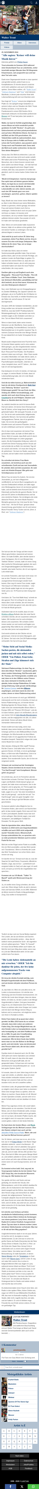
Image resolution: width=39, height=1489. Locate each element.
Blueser (4, 116)
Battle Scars (31, 89)
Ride (22, 92)
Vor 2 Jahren (19, 1354)
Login (36, 2)
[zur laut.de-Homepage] (2, 2)
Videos (6, 47)
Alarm (14, 1361)
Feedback (28, 1468)
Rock (33, 1125)
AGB (10, 1468)
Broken (14, 101)
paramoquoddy (19, 1350)
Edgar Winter (17, 1142)
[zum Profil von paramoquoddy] (3, 1350)
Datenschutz (28, 1461)
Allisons (27, 688)
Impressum (10, 1461)
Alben (19, 43)
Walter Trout (9, 37)
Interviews (32, 43)
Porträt (6, 43)
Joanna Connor (10, 688)
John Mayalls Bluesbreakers (26, 715)
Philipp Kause (22, 62)
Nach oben (19, 1456)
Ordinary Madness (9, 92)
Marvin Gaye (15, 1259)
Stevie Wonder (7, 1256)
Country (5, 398)
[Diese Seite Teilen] (10, 1486)
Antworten (20, 1361)
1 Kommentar (9, 1344)
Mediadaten (10, 1465)
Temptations (23, 1256)
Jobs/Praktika (29, 1465)
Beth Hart (31, 385)
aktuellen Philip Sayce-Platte (13, 1133)
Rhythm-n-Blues (8, 614)
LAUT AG (25, 1481)
